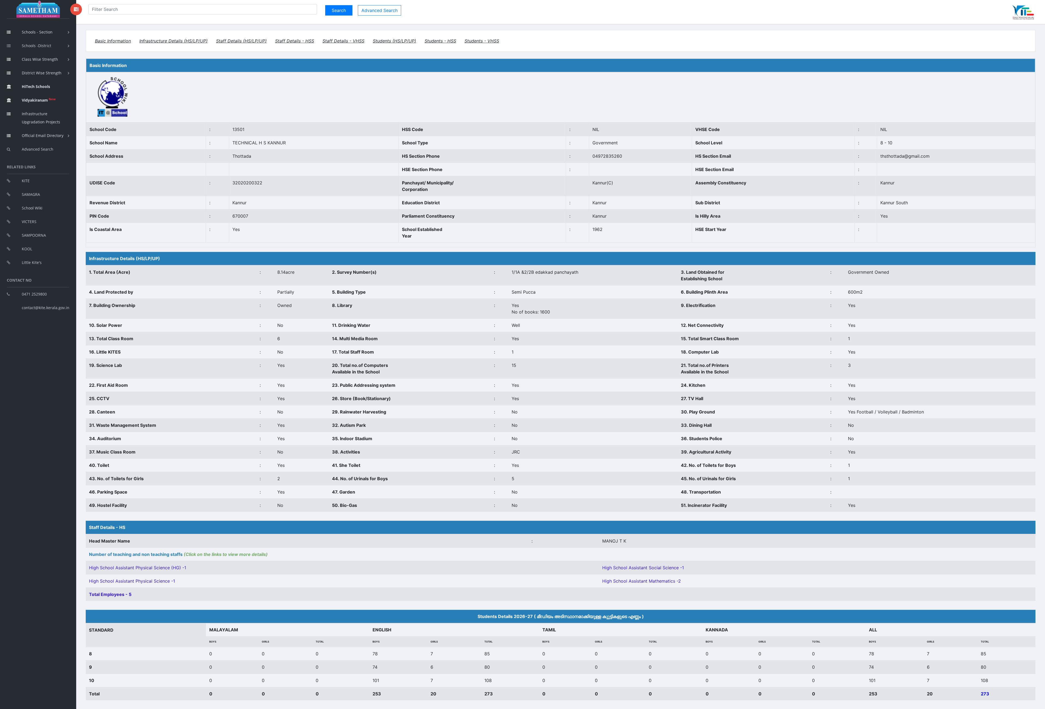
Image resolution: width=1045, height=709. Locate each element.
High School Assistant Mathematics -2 (641, 581)
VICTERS (29, 221)
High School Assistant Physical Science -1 (132, 581)
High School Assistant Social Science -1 (643, 567)
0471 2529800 (34, 294)
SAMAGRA (31, 194)
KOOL (27, 248)
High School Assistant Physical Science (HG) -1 (137, 567)
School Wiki (32, 208)
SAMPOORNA (34, 235)
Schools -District (36, 45)
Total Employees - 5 (110, 594)
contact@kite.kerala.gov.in (45, 307)
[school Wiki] (113, 97)
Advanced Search (37, 149)
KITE (26, 180)
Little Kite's (32, 262)
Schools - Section (37, 32)
